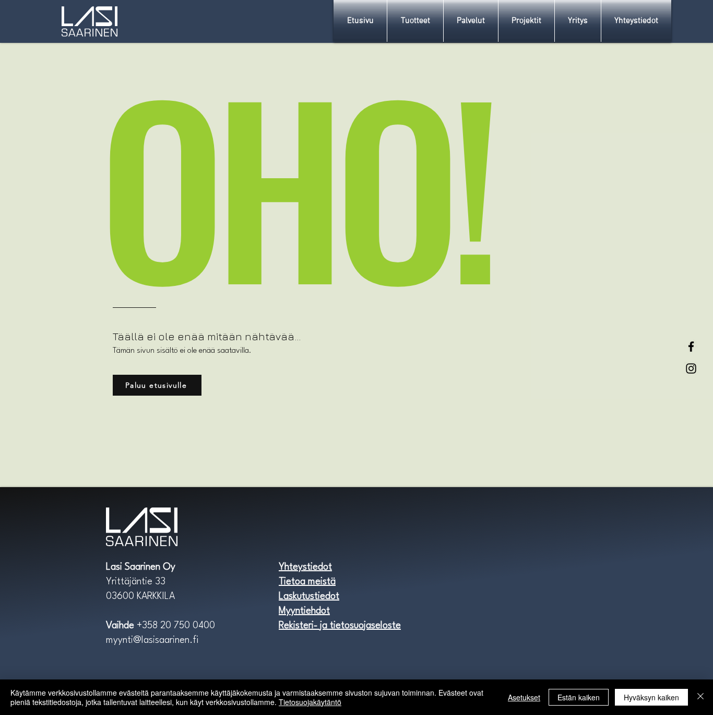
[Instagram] (691, 368)
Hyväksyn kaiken (651, 697)
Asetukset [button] (524, 697)
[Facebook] (691, 346)
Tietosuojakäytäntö (310, 702)
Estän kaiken (578, 697)
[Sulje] (700, 697)
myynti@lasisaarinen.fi (152, 640)
